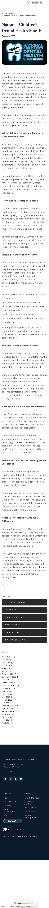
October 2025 (8, 683)
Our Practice (9, 802)
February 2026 (8, 674)
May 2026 (6, 665)
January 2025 (7, 703)
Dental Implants (12, 617)
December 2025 (9, 677)
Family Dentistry (32, 798)
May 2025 (6, 697)
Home (4, 13)
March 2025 (7, 700)
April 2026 (6, 668)
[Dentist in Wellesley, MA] (11, 3)
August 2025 (7, 688)
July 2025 (6, 691)
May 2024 (6, 720)
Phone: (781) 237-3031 (11, 772)
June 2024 (6, 717)
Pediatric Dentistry (13, 640)
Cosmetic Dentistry (13, 602)
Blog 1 (11, 13)
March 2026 (7, 671)
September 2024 (9, 711)
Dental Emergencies (30, 816)
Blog (5, 815)
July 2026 (6, 660)
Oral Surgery (10, 610)
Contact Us (12, 821)
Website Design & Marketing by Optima (16, 907)
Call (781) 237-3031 (35, 3)
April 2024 (6, 723)
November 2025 (9, 680)
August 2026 (7, 657)
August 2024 (7, 714)
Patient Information (9, 810)
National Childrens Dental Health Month (20, 16)
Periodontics (10, 625)
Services (7, 805)
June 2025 (6, 694)
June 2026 (6, 663)
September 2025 (9, 685)
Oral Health (10, 632)
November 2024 (9, 706)
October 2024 (8, 708)
